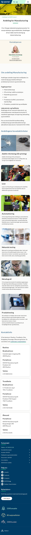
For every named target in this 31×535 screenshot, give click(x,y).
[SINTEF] (5, 2)
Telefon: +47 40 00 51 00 (7, 447)
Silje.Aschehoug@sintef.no (15, 60)
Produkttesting (8, 313)
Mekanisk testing (8, 247)
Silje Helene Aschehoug (15, 54)
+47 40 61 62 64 (15, 58)
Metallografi (7, 279)
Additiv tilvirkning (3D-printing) (14, 154)
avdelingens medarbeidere (18, 341)
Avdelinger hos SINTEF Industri (9, 17)
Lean (4, 184)
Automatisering (8, 214)
